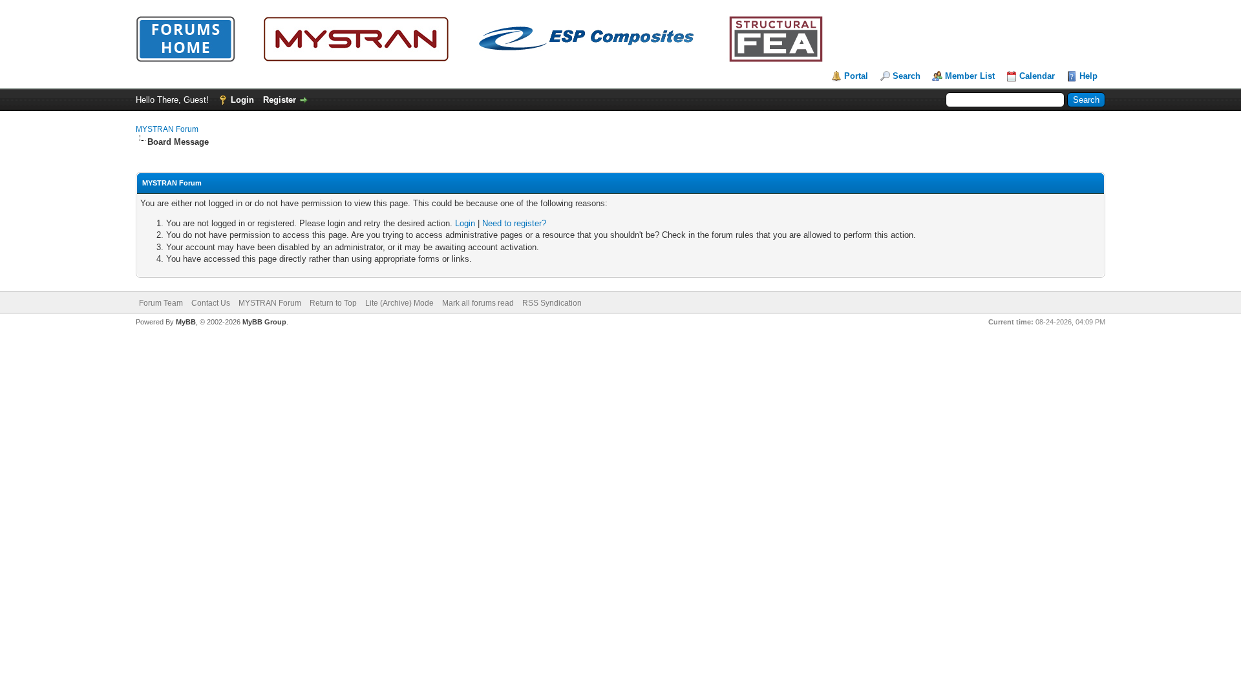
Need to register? (514, 223)
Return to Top (333, 303)
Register (279, 100)
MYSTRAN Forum (167, 129)
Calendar (1037, 76)
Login (242, 100)
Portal (856, 76)
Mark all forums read (478, 303)
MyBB (186, 322)
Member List (970, 76)
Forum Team (161, 303)
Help (1088, 76)
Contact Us (210, 303)
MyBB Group (264, 322)
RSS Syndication (552, 303)
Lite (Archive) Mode (399, 303)
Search (906, 76)
